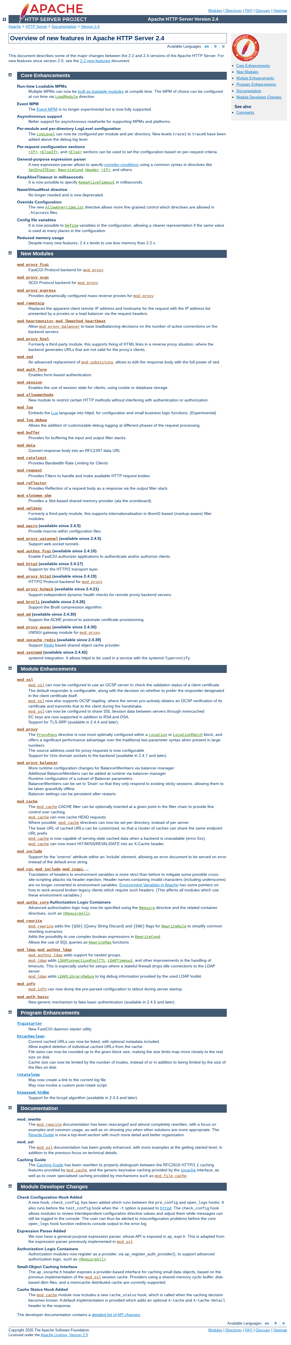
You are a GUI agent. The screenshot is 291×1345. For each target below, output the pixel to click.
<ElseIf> (49, 152)
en (206, 46)
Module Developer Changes (259, 97)
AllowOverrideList (64, 207)
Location (158, 735)
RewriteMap (100, 942)
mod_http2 (27, 564)
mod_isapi (73, 869)
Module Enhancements (255, 78)
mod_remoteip (30, 303)
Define (71, 225)
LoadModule (66, 96)
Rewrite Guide (41, 1135)
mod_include (29, 851)
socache (188, 1170)
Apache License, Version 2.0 (64, 1335)
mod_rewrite (29, 921)
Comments (245, 112)
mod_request (29, 470)
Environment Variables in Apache (148, 885)
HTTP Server (36, 26)
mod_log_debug (32, 420)
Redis (49, 645)
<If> (33, 152)
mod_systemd (29, 652)
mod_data (26, 445)
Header (92, 170)
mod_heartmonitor (35, 321)
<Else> (75, 152)
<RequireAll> (76, 913)
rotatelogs (28, 1074)
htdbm (43, 1092)
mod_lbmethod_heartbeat (81, 321)
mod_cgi (25, 869)
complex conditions (121, 164)
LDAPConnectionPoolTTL (81, 960)
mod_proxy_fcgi (33, 264)
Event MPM (47, 109)
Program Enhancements (256, 84)
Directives (233, 11)
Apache (15, 26)
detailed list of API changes (116, 1314)
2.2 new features (95, 60)
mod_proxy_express (36, 290)
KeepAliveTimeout (96, 182)
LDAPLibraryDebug (76, 976)
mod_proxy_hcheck (35, 589)
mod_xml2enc (29, 508)
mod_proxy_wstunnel (37, 538)
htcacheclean (30, 1036)
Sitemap (280, 11)
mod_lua (25, 407)
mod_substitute (97, 362)
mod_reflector (32, 483)
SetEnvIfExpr (42, 170)
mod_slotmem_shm (34, 495)
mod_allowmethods (35, 395)
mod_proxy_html (33, 339)
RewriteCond (70, 170)
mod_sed (25, 357)
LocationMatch (188, 735)
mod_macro (27, 526)
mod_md (24, 614)
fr (215, 46)
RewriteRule (173, 926)
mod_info (26, 984)
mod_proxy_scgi (33, 277)
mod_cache (27, 801)
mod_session (29, 382)
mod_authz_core (33, 902)
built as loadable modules (101, 91)
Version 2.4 (90, 26)
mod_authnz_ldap (55, 950)
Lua (54, 413)
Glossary (262, 11)
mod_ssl (25, 679)
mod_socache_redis (36, 640)
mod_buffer (28, 432)
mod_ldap (26, 950)
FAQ (248, 11)
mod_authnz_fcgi (34, 551)
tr (223, 46)
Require (147, 908)
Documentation (64, 26)
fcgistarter (29, 1023)
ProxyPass (47, 735)
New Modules (247, 72)
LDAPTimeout (120, 960)
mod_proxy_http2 (34, 576)
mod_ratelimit (32, 458)
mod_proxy (93, 270)
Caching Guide (50, 1165)
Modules (215, 11)
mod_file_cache (170, 1176)
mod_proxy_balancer (59, 326)
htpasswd (26, 1092)
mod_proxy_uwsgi (34, 627)
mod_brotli (28, 602)
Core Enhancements (253, 66)
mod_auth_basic (33, 997)
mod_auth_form (32, 369)
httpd (165, 1208)
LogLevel (46, 134)
